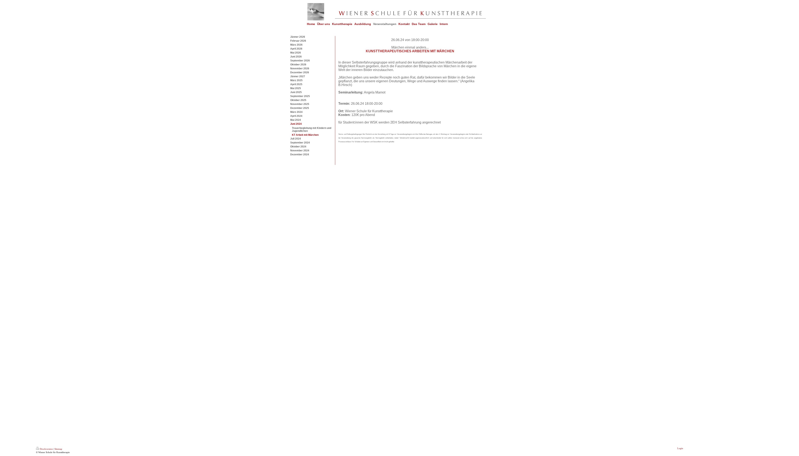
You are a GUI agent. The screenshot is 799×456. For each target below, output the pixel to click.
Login (680, 448)
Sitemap (58, 449)
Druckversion (46, 449)
